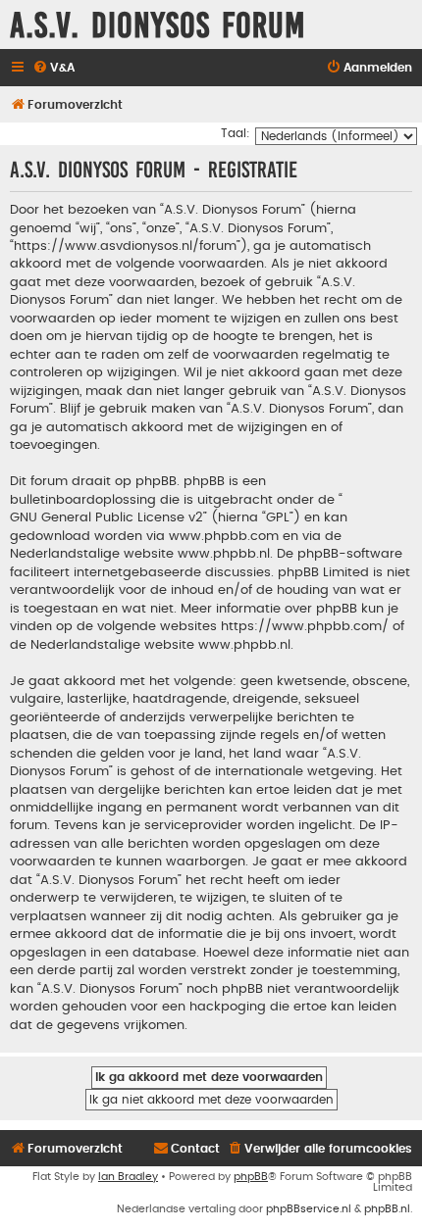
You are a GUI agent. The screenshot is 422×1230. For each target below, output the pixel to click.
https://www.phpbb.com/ (305, 626)
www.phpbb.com (224, 536)
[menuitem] (53, 68)
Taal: (235, 133)
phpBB (251, 1176)
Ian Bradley (128, 1176)
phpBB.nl (387, 1209)
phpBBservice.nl (308, 1209)
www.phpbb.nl (224, 554)
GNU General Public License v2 (106, 517)
